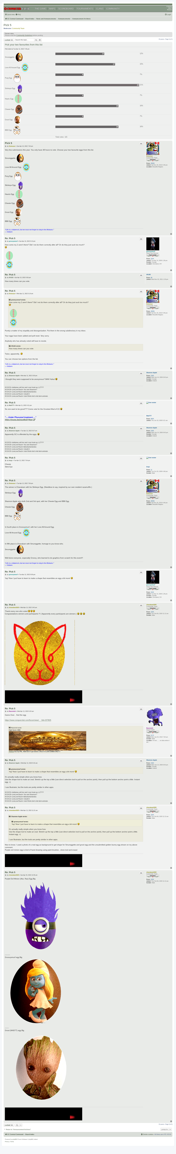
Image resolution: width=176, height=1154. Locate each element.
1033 (152, 612)
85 (151, 277)
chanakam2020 (151, 604)
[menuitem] (18, 14)
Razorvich (149, 728)
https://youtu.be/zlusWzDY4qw (19, 420)
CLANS (99, 8)
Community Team (18, 28)
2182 (152, 375)
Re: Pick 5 (10, 238)
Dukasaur (149, 156)
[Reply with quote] (141, 143)
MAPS (52, 8)
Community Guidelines (24, 35)
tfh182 (148, 274)
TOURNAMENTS (85, 8)
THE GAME (40, 8)
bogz (148, 466)
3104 (152, 258)
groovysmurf (150, 251)
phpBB (14, 1139)
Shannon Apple (151, 372)
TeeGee (11, 751)
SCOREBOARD (65, 8)
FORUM (169, 6)
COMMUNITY (113, 8)
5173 (152, 735)
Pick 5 (7, 25)
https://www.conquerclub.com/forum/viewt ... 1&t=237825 (28, 720)
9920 (152, 418)
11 (151, 469)
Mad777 (149, 416)
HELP (170, 8)
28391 (153, 163)
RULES (169, 9)
